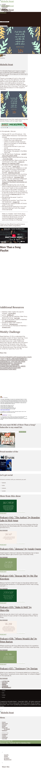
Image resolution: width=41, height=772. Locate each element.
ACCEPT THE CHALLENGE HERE (14, 154)
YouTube (17, 318)
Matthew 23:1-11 (16, 194)
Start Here (5, 14)
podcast (3, 12)
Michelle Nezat (6, 24)
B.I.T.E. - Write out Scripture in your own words (12, 367)
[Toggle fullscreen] (1, 709)
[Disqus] (14, 382)
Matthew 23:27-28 (14, 172)
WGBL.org (10, 315)
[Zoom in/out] (2, 709)
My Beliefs (7, 11)
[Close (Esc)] (0, 709)
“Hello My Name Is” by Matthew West (13, 162)
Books (3, 726)
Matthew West (10, 369)
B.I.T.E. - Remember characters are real (9, 365)
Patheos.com (13, 324)
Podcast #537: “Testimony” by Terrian (19, 668)
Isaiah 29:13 (16, 166)
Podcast (5, 7)
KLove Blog (12, 313)
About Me (5, 727)
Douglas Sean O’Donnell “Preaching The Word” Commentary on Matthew (14, 182)
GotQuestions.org (10, 321)
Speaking (4, 730)
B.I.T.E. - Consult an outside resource (13, 359)
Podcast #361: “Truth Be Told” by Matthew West (15, 743)
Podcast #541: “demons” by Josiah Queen (20, 548)
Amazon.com (6, 327)
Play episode (3, 26)
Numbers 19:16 (19, 177)
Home (4, 4)
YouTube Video (8, 158)
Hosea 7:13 (16, 202)
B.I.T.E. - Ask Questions (15, 358)
